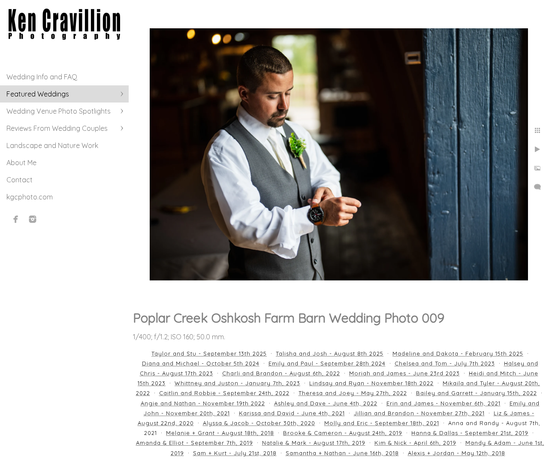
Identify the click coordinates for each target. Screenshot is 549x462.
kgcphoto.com (29, 197)
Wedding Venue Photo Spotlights (58, 111)
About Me (21, 162)
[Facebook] (16, 219)
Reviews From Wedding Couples (57, 128)
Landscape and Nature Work (52, 145)
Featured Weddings (37, 94)
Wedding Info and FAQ (41, 76)
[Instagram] (32, 219)
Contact (19, 179)
